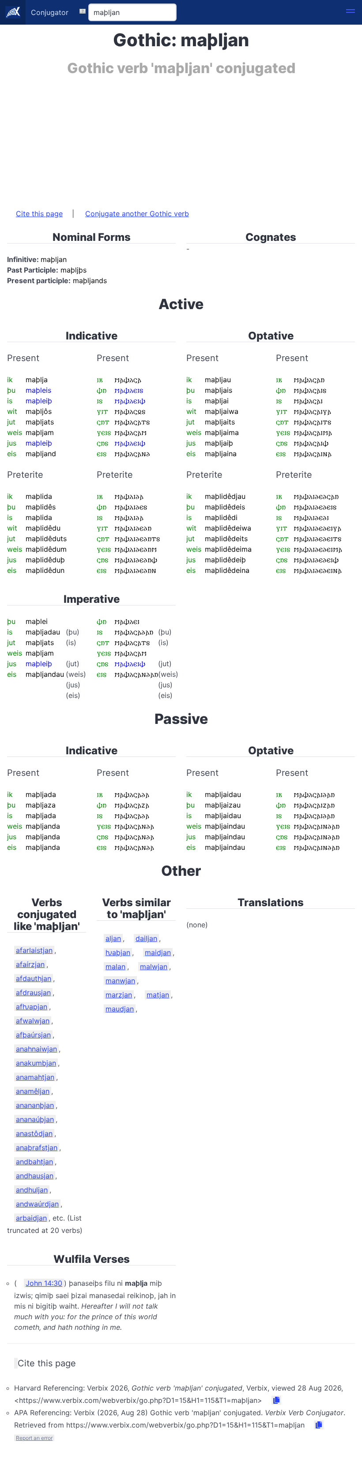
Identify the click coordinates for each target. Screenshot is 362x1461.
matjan (158, 994)
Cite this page (39, 213)
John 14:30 (44, 1283)
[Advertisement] (181, 137)
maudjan (120, 1008)
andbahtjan (34, 1161)
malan (115, 966)
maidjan (158, 952)
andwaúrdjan (37, 1203)
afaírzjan (30, 964)
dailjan (146, 938)
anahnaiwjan (36, 1048)
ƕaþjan (118, 952)
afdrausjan (33, 992)
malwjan (153, 966)
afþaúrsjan (33, 1034)
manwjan (120, 980)
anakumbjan (36, 1063)
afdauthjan (33, 978)
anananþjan (35, 1105)
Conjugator (49, 12)
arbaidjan (31, 1218)
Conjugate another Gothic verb (137, 213)
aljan (113, 938)
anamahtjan (35, 1077)
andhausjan (34, 1175)
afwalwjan (32, 1020)
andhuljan (32, 1189)
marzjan (119, 994)
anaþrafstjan (36, 1147)
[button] (350, 12)
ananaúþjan (35, 1119)
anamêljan (32, 1091)
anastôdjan (34, 1133)
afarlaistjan (34, 950)
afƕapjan (31, 1006)
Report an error (34, 1438)
